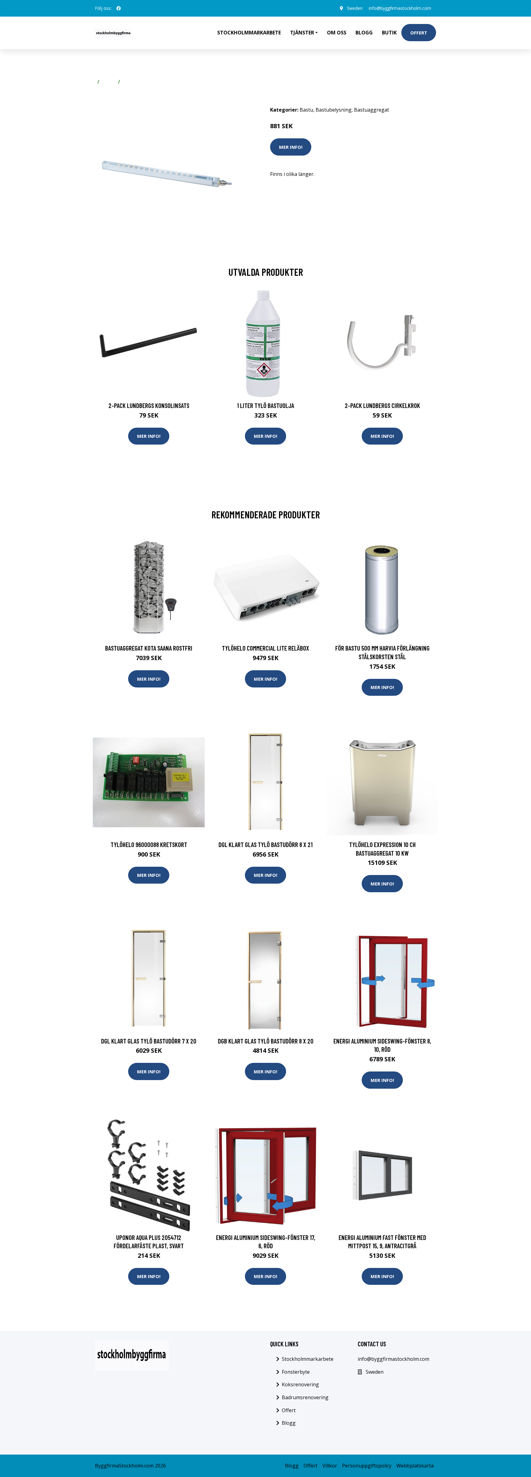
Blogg (364, 32)
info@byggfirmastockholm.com (400, 8)
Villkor (329, 1465)
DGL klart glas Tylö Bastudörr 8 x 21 (265, 844)
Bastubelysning (140, 81)
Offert (418, 33)
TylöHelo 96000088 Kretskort (149, 844)
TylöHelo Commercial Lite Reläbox (265, 648)
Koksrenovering (300, 1384)
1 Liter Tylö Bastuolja (265, 405)
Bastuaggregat (371, 109)
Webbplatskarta (415, 1465)
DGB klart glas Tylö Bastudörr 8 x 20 (265, 1041)
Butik (389, 32)
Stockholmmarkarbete (249, 32)
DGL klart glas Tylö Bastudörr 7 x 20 (148, 1041)
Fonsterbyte (296, 1371)
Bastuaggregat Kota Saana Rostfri (148, 648)
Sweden (355, 8)
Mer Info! (290, 147)
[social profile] (118, 8)
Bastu (109, 81)
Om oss (336, 32)
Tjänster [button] (302, 32)
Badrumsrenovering (305, 1397)
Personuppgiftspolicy (366, 1465)
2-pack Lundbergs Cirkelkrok (382, 405)
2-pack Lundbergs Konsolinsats (148, 405)
